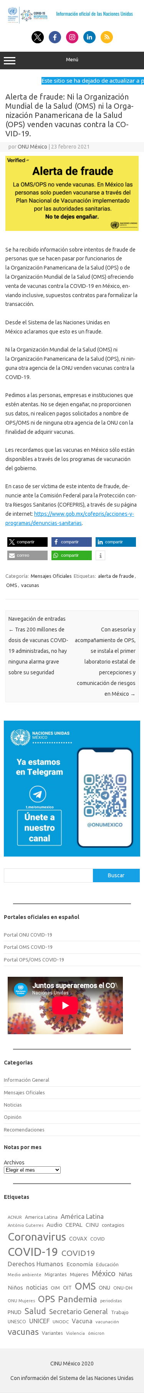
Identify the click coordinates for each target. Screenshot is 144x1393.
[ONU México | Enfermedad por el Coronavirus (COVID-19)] (72, 23)
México (104, 1273)
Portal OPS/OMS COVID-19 (34, 959)
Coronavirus (37, 1237)
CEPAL (74, 1224)
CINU (92, 1224)
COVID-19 (33, 1252)
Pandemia (77, 1299)
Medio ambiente (24, 1274)
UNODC (61, 1321)
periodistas (111, 1300)
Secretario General (78, 1311)
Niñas (125, 1274)
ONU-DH (122, 1287)
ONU (104, 1288)
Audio (54, 1224)
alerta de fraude (116, 576)
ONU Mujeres (21, 1300)
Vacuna (82, 1321)
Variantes (52, 1333)
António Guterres (25, 1225)
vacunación (107, 1321)
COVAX (78, 1239)
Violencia (75, 1333)
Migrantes (56, 1274)
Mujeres (79, 1274)
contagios (113, 1225)
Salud (35, 1311)
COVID (97, 1238)
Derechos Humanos (35, 1264)
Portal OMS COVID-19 (28, 947)
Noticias (13, 1104)
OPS (46, 1299)
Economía (79, 1264)
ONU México (32, 147)
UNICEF (39, 1321)
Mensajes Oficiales (51, 576)
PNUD (15, 1312)
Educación (107, 1264)
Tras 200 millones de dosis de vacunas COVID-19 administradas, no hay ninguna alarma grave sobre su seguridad (38, 650)
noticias (37, 1287)
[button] (27, 542)
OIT (67, 1288)
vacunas (30, 585)
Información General (26, 1079)
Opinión (13, 1117)
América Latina (82, 1216)
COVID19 (78, 1253)
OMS (11, 585)
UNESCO (17, 1321)
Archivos (14, 1162)
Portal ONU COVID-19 (28, 934)
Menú (72, 59)
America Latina (41, 1217)
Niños (15, 1287)
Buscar (116, 875)
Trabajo (120, 1312)
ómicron (96, 1333)
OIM (55, 1287)
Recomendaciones (24, 1129)
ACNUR (15, 1217)
